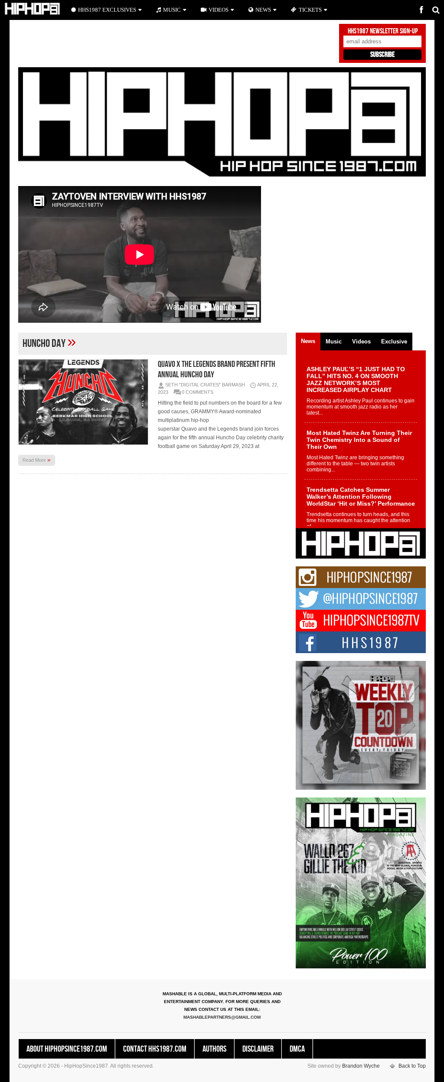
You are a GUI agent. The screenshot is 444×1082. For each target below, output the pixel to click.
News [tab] (308, 341)
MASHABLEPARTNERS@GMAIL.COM (222, 1017)
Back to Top (412, 1066)
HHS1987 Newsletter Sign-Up (383, 31)
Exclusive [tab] (394, 341)
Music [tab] (334, 341)
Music (172, 10)
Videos (219, 10)
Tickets (310, 10)
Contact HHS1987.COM (154, 1049)
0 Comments (197, 392)
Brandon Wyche (361, 1066)
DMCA (297, 1049)
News (263, 10)
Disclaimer (258, 1049)
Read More (37, 459)
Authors (214, 1049)
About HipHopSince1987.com (66, 1049)
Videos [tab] (361, 341)
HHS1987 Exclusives (107, 10)
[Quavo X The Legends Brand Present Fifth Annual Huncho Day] (85, 402)
